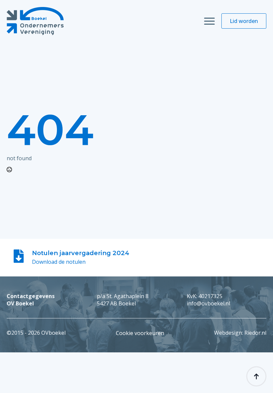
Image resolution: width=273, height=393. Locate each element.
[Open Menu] (209, 21)
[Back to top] (256, 376)
